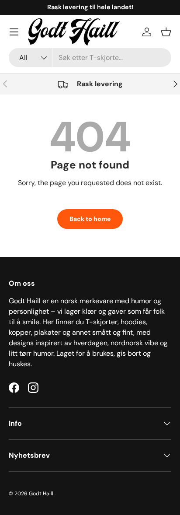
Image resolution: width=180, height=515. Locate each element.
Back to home (90, 219)
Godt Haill (42, 493)
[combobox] (90, 57)
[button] (166, 32)
